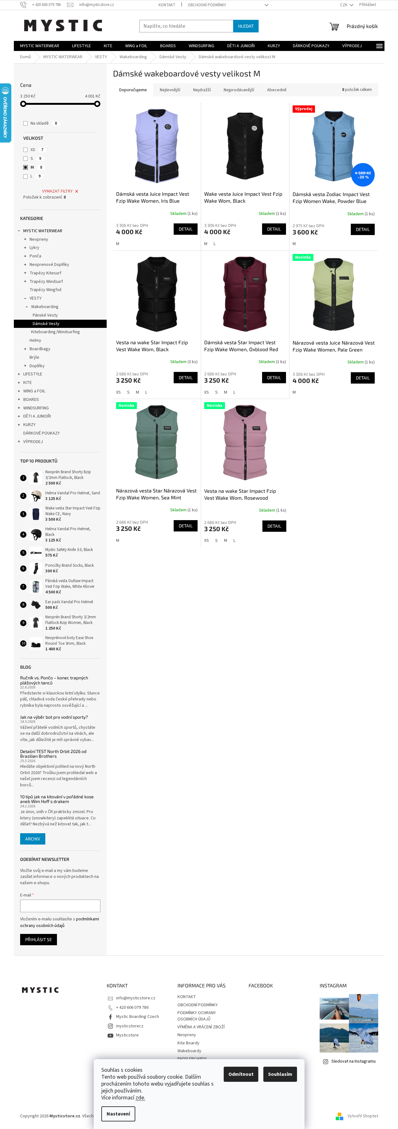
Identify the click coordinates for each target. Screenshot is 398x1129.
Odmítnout (241, 1074)
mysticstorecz (129, 1026)
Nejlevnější (170, 90)
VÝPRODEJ (33, 442)
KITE (27, 382)
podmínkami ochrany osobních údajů (59, 922)
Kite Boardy (188, 1043)
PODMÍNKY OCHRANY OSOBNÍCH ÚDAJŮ (196, 1016)
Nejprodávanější (239, 90)
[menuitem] (39, 46)
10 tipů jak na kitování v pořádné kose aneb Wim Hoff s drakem (57, 799)
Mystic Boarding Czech (137, 1017)
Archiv (32, 838)
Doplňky (37, 366)
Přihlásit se (38, 939)
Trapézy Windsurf (46, 281)
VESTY (36, 298)
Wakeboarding (45, 307)
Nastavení (118, 1113)
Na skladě (44, 123)
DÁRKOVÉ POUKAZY (41, 433)
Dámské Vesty (46, 324)
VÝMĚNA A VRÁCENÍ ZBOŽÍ (201, 1027)
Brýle (34, 357)
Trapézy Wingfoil (45, 290)
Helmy (35, 340)
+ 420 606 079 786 (132, 1007)
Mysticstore (127, 1035)
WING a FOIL (34, 391)
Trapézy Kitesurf (45, 273)
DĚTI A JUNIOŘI (37, 416)
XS (37, 150)
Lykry (34, 247)
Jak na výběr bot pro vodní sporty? (54, 717)
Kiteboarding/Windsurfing (55, 332)
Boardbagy (40, 349)
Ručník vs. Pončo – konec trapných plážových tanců (54, 680)
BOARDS (31, 399)
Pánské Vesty (45, 315)
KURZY (29, 425)
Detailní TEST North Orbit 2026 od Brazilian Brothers (53, 754)
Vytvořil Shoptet (363, 1116)
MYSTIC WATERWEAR (42, 231)
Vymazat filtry (57, 191)
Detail (186, 229)
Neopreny (39, 239)
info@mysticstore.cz (135, 998)
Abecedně (277, 90)
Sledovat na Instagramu (353, 1061)
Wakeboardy (189, 1051)
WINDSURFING (36, 408)
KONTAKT (167, 5)
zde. (140, 1098)
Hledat (246, 26)
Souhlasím (280, 1074)
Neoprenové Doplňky (49, 264)
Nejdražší (202, 90)
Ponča (35, 256)
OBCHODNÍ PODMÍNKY (207, 5)
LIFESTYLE (32, 374)
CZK (344, 5)
